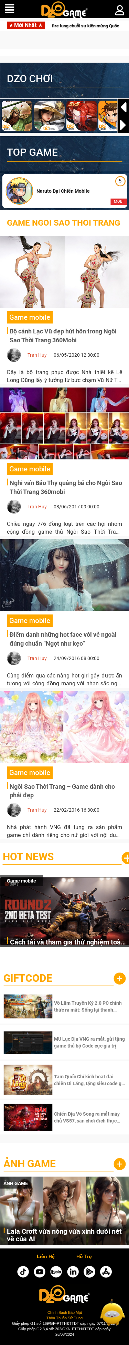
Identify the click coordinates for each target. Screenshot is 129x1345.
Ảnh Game (29, 1164)
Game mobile (21, 881)
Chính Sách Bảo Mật (64, 1312)
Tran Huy (37, 355)
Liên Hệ (46, 1257)
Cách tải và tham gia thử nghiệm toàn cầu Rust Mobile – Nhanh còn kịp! (67, 942)
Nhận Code (80, 1006)
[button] (123, 125)
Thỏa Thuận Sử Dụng (64, 1318)
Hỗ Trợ (84, 1257)
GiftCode (27, 978)
